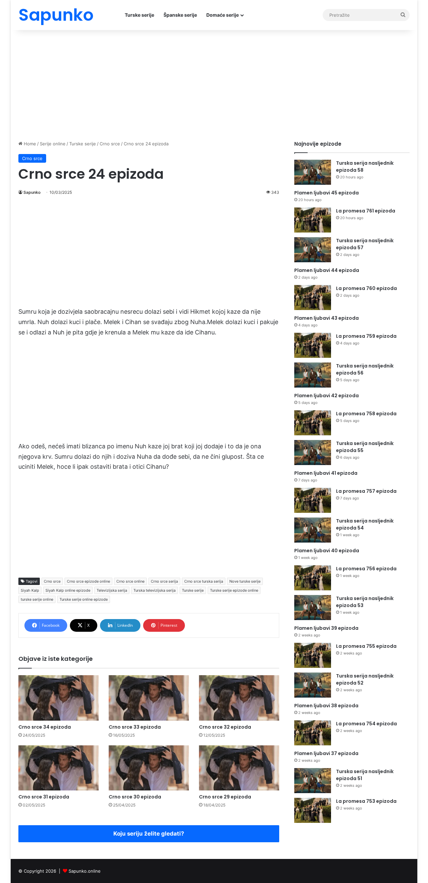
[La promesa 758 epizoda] (312, 422)
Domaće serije (222, 15)
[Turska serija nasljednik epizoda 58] (312, 172)
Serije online (53, 143)
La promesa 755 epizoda (366, 646)
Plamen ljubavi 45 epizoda (326, 192)
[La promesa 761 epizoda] (312, 220)
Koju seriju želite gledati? (148, 833)
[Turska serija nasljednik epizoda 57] (312, 249)
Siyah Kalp (30, 590)
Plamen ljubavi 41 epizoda (325, 473)
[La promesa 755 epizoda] (312, 655)
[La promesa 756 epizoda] (312, 577)
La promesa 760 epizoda (366, 288)
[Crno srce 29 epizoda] (239, 767)
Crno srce (110, 143)
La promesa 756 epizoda (366, 568)
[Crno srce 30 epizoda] (149, 767)
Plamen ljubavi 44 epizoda (326, 270)
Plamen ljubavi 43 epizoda (326, 318)
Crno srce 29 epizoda (225, 796)
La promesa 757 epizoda (366, 491)
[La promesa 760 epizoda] (312, 297)
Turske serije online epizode (84, 599)
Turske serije (139, 15)
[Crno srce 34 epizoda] (58, 697)
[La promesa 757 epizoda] (312, 500)
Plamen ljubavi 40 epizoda (326, 550)
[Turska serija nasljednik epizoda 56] (312, 375)
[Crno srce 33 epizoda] (149, 697)
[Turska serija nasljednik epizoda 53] (312, 607)
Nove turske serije (244, 581)
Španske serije (180, 15)
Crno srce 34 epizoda (44, 727)
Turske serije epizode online (234, 590)
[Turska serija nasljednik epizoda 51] (312, 780)
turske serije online (37, 599)
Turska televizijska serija (154, 590)
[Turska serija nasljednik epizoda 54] (312, 530)
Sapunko (31, 192)
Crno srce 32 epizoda (225, 727)
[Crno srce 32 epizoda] (239, 697)
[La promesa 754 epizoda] (312, 732)
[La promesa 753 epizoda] (312, 810)
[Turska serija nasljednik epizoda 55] (312, 452)
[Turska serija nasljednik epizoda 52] (312, 685)
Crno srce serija (164, 581)
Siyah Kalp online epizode (67, 590)
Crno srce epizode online (88, 581)
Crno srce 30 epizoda (135, 796)
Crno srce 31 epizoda (43, 796)
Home (29, 143)
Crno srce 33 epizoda (135, 727)
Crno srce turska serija (203, 581)
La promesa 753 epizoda (366, 801)
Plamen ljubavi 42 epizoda (326, 395)
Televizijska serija (112, 590)
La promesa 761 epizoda (365, 210)
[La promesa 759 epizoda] (312, 345)
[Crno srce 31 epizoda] (58, 767)
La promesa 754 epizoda (366, 723)
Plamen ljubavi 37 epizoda (326, 753)
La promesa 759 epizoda (366, 336)
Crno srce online (130, 581)
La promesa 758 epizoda (366, 413)
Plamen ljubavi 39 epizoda (326, 628)
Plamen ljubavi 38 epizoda (326, 705)
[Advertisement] (214, 83)
